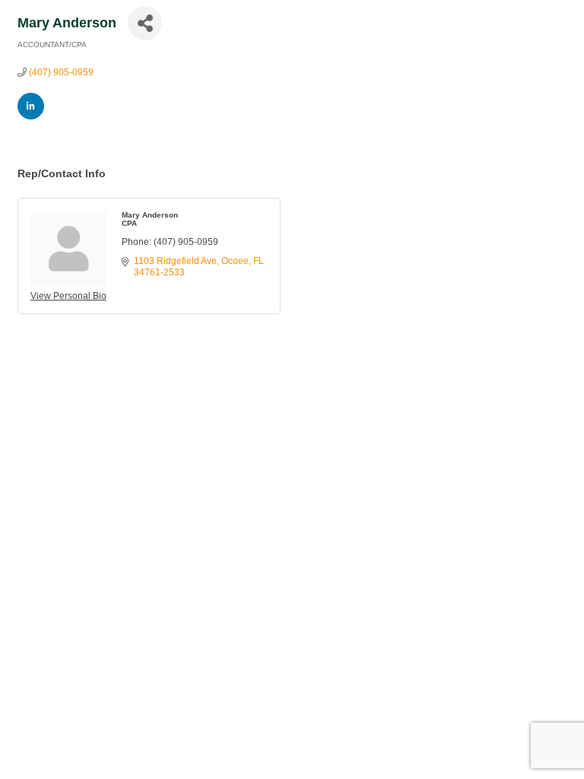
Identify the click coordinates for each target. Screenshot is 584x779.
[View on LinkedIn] (30, 116)
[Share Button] (145, 23)
